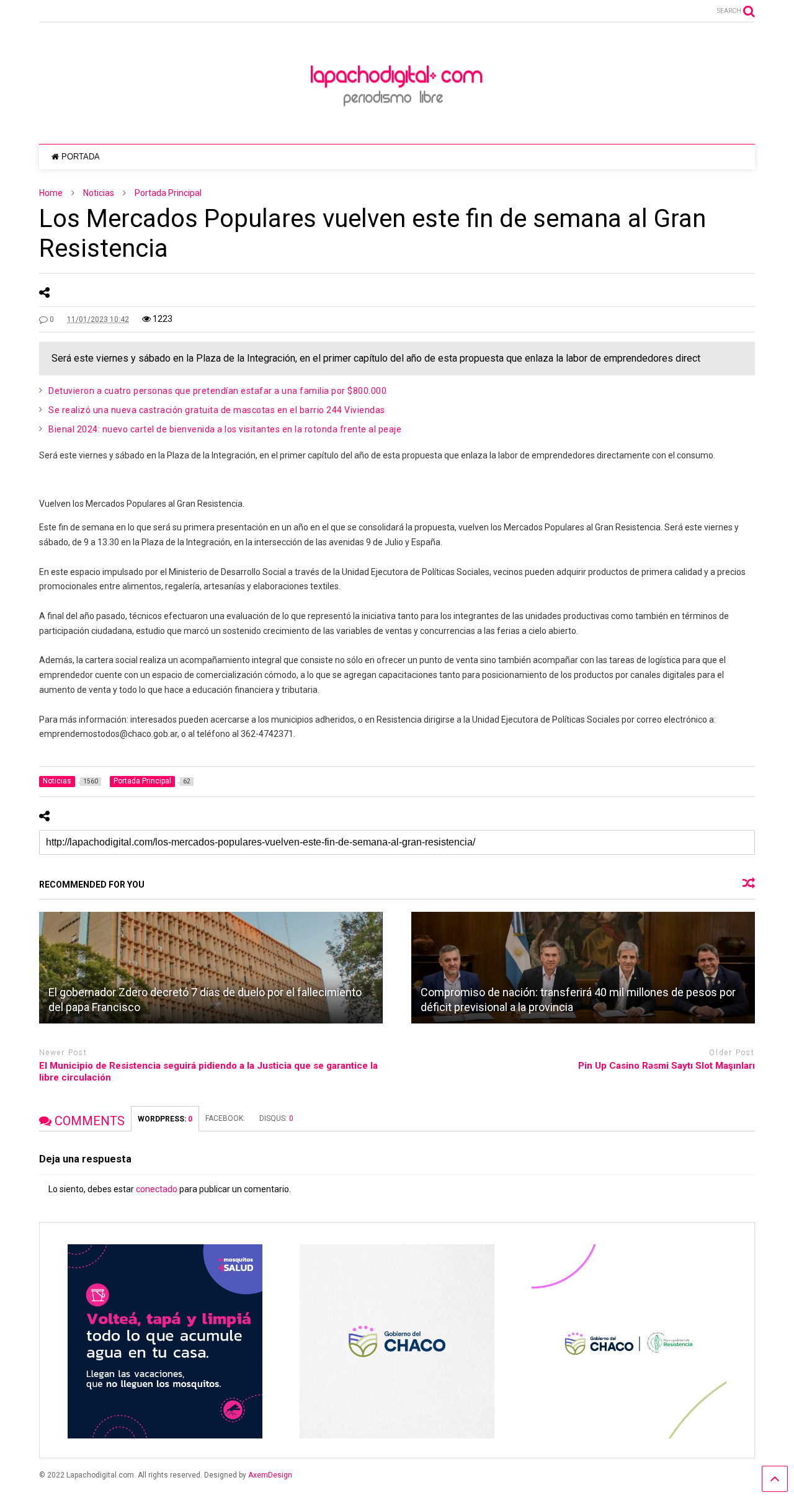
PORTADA (80, 156)
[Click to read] (211, 967)
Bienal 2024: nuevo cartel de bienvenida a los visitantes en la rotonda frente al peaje (224, 429)
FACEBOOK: (226, 1118)
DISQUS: (276, 1118)
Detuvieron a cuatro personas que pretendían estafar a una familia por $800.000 (217, 391)
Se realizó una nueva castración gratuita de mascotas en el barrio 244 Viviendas (217, 410)
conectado (156, 1189)
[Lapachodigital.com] (397, 122)
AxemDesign (270, 1475)
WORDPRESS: (165, 1119)
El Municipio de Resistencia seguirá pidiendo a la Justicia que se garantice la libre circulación (208, 1072)
